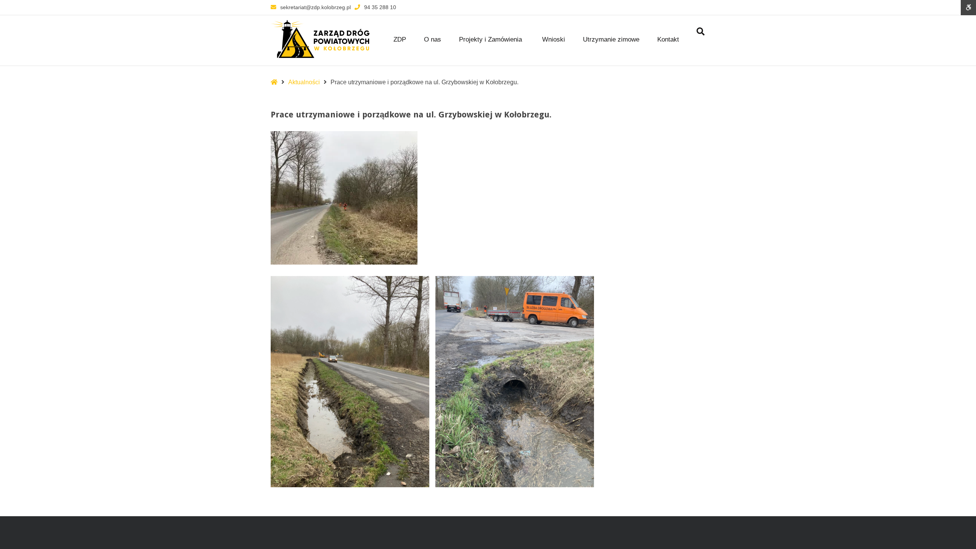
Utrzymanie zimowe (611, 39)
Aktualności (304, 82)
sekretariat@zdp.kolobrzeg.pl (315, 7)
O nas (432, 39)
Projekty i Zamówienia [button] (490, 39)
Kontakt (668, 39)
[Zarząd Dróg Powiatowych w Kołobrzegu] (320, 39)
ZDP (399, 39)
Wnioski (553, 39)
